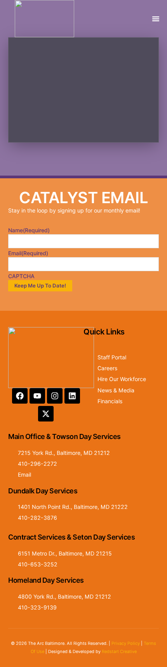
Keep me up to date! (40, 285)
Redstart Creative (119, 651)
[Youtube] (37, 396)
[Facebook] (20, 396)
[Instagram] (55, 396)
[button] (156, 18)
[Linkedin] (72, 396)
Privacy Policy (125, 643)
